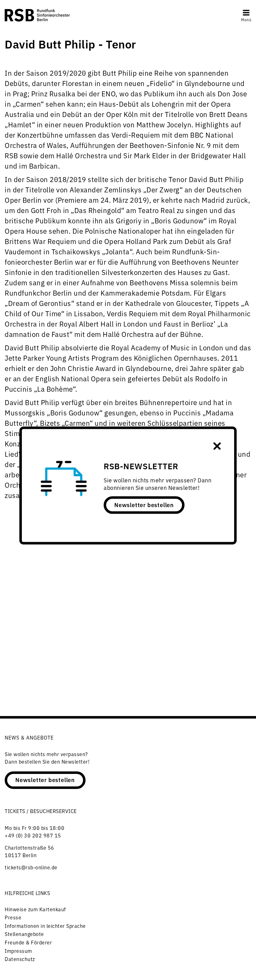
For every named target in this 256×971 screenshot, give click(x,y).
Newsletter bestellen (144, 504)
